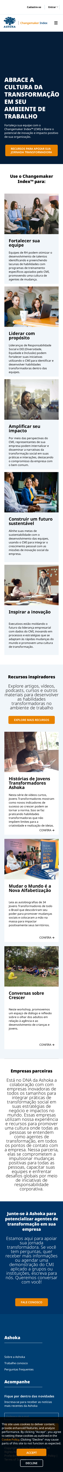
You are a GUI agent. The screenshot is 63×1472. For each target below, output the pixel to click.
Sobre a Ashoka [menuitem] (14, 1357)
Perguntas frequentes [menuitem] (19, 1369)
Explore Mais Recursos (31, 720)
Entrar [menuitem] (52, 7)
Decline (31, 1463)
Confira (45, 830)
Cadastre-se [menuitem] (34, 7)
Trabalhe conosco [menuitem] (16, 1363)
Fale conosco (31, 1302)
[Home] (10, 22)
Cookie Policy (10, 1439)
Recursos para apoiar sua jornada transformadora (31, 150)
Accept (31, 1453)
